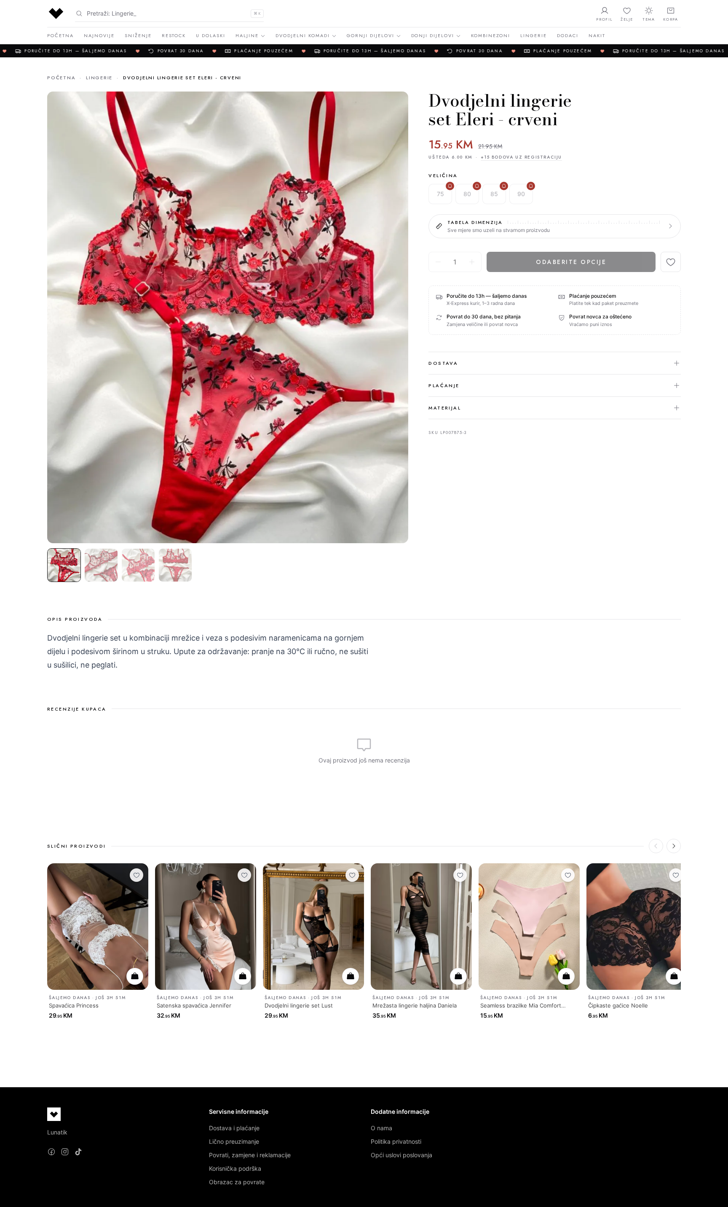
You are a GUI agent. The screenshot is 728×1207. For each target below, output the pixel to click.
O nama (381, 1128)
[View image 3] (138, 565)
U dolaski (210, 35)
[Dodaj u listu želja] (671, 262)
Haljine (247, 35)
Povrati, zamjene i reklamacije (250, 1155)
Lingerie (533, 35)
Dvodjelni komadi (303, 35)
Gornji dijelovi (370, 35)
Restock (174, 35)
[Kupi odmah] (134, 976)
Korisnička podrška (235, 1168)
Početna (60, 35)
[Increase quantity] (472, 262)
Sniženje (138, 35)
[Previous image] (60, 317)
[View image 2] (101, 565)
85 (494, 193)
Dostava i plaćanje (234, 1128)
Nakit (597, 35)
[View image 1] (64, 565)
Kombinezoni (490, 35)
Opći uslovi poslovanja (401, 1155)
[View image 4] (175, 565)
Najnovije (99, 35)
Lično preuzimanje (234, 1141)
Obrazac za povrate (237, 1181)
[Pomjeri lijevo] (656, 846)
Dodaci (567, 35)
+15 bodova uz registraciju (521, 157)
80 (467, 193)
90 (521, 193)
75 (440, 193)
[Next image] (394, 317)
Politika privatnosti (396, 1141)
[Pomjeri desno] (673, 846)
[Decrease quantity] (438, 262)
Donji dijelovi (433, 35)
